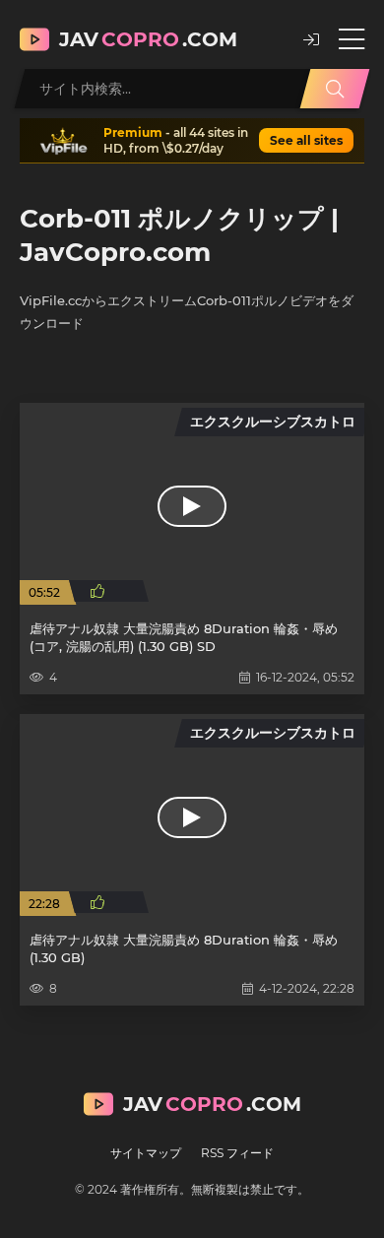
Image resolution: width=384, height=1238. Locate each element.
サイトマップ (145, 1152)
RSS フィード (237, 1152)
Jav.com (148, 39)
